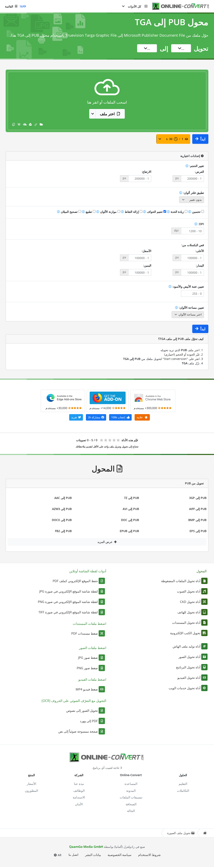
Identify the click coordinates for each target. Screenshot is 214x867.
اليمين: (147, 265)
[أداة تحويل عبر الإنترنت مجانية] (178, 6)
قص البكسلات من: (192, 245)
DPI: (200, 224)
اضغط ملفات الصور (92, 647)
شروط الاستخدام (149, 855)
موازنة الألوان (108, 212)
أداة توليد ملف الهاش (186, 646)
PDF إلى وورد (89, 721)
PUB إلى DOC (130, 520)
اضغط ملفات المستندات (89, 623)
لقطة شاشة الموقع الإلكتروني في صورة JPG (68, 591)
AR (59, 855)
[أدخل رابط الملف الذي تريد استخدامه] (36, 124)
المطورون (31, 790)
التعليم (183, 784)
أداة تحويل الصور (189, 657)
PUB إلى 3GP (197, 498)
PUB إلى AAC (63, 498)
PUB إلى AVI (131, 509)
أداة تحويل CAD (190, 602)
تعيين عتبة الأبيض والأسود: (188, 286)
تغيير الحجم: (196, 166)
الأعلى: (199, 251)
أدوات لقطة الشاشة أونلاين (87, 571)
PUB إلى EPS (198, 531)
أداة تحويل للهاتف (188, 612)
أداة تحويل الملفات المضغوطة (180, 581)
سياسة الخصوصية (119, 855)
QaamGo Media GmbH (86, 846)
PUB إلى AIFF (197, 509)
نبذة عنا (79, 784)
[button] (134, 6)
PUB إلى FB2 (63, 531)
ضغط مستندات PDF (84, 633)
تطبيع (89, 212)
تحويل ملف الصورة (179, 833)
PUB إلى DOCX (62, 520)
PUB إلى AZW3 (62, 509)
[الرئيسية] (204, 833)
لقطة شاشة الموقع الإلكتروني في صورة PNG (68, 602)
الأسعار (31, 784)
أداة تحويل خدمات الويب (184, 688)
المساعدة (131, 784)
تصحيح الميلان (69, 212)
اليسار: (200, 265)
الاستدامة (79, 797)
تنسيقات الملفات (131, 797)
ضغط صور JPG (88, 657)
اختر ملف (107, 113)
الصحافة (131, 804)
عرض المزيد (105, 542)
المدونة (131, 790)
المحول (201, 571)
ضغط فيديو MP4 (87, 689)
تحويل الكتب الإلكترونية (185, 633)
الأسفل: (146, 251)
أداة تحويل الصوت (188, 591)
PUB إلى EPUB (129, 531)
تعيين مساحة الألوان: (191, 307)
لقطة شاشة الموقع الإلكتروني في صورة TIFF (68, 612)
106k (118, 417)
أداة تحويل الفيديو (188, 677)
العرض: (199, 172)
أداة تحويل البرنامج (188, 667)
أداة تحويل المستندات (186, 622)
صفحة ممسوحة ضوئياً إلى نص (78, 731)
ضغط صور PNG (87, 668)
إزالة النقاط (132, 212)
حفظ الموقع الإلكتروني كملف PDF (75, 581)
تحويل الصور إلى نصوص (82, 710)
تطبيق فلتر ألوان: (193, 193)
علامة (140, 417)
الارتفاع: (146, 172)
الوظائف (79, 790)
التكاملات (183, 790)
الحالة (131, 811)
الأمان (79, 804)
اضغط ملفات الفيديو (92, 679)
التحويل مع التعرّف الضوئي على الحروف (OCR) (74, 700)
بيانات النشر (93, 855)
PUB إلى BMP (197, 520)
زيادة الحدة (177, 212)
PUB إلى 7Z (131, 498)
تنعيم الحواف (154, 212)
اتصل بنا (73, 855)
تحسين (196, 212)
